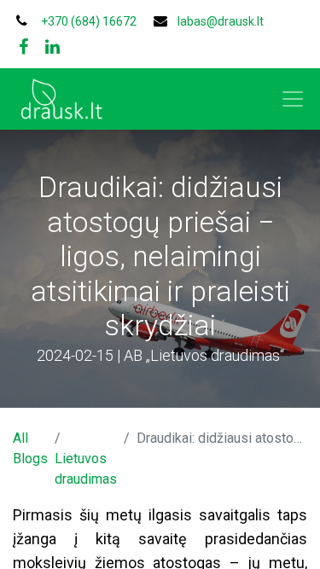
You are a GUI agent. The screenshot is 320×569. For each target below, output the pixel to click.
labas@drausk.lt (220, 21)
